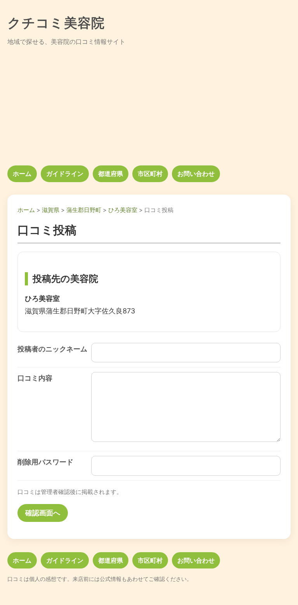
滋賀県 (50, 210)
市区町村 (150, 173)
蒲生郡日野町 (83, 210)
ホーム (22, 173)
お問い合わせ (196, 173)
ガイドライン (64, 173)
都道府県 (110, 173)
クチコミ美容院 (56, 23)
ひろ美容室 (122, 210)
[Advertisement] (149, 106)
